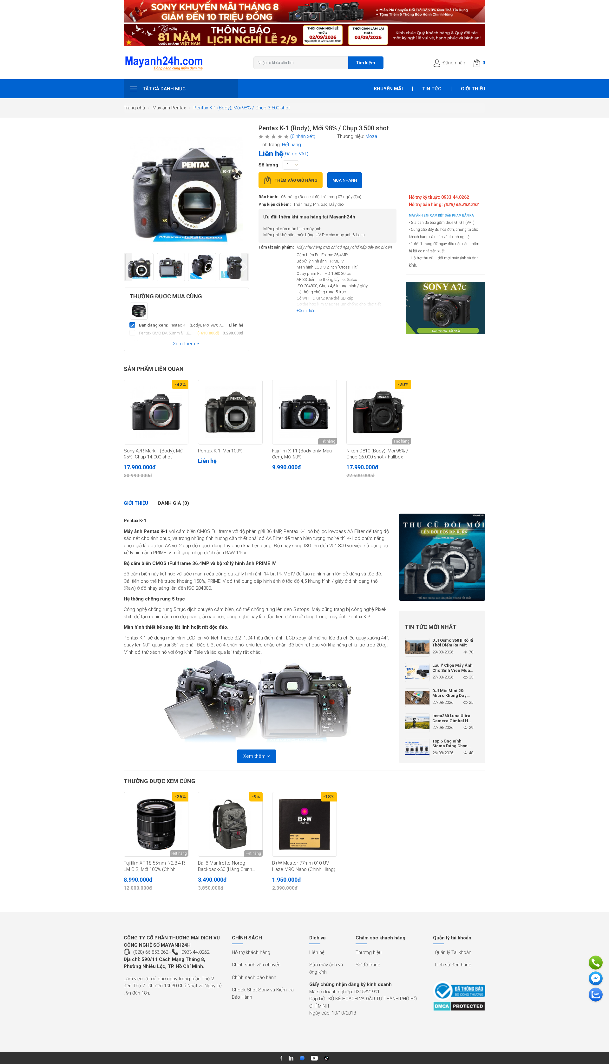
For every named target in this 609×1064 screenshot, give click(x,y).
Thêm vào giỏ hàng (296, 180)
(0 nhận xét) (302, 136)
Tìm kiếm (365, 62)
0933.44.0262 (195, 952)
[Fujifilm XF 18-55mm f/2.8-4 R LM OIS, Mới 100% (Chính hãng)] (156, 824)
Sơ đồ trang (368, 965)
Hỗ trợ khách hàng (251, 952)
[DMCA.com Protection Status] (459, 1006)
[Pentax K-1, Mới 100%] (230, 412)
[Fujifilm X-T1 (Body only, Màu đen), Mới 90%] (304, 412)
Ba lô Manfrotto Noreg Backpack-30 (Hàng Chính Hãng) (225, 866)
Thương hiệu (369, 952)
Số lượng (268, 165)
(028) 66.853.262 (150, 952)
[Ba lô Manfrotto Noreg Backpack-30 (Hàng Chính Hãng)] (230, 824)
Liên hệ (316, 952)
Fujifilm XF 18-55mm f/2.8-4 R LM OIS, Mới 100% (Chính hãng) (154, 866)
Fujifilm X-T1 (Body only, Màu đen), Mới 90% (302, 454)
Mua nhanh (344, 180)
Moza (371, 136)
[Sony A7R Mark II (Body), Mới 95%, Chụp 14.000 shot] (156, 412)
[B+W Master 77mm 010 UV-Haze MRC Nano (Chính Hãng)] (304, 824)
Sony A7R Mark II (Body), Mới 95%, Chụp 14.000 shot (153, 454)
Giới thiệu (473, 89)
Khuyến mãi (388, 89)
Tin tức (432, 89)
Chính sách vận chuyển (256, 965)
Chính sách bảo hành (254, 977)
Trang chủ (134, 108)
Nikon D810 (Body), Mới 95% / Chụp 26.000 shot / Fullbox (377, 454)
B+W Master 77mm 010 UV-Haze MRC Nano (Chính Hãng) (303, 866)
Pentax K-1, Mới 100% (220, 451)
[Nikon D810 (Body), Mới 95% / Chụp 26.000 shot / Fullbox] (378, 412)
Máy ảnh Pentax (169, 108)
